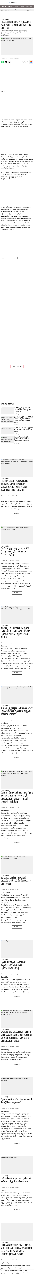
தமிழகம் (4, 6)
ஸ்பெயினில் (5, 1193)
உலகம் (16, 6)
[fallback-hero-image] (7, 410)
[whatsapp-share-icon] (2, 63)
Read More (17, 513)
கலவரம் (20, 258)
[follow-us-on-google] (31, 62)
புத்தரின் (27, 980)
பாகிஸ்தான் (9, 258)
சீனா (2, 501)
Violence (15, 258)
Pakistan (3, 258)
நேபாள (3, 1052)
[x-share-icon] (6, 63)
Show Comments (17, 366)
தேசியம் (10, 6)
